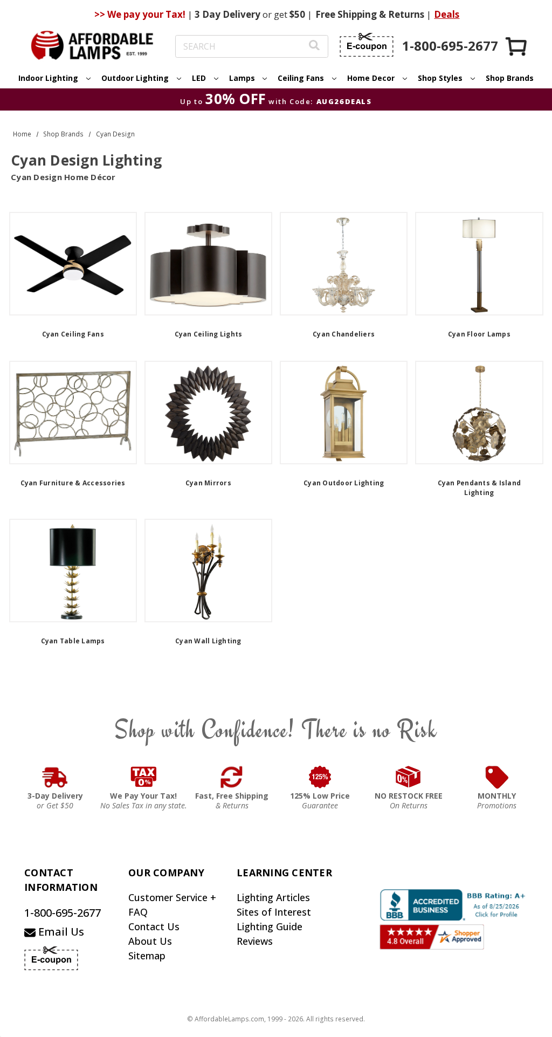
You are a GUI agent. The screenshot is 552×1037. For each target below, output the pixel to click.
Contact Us (154, 926)
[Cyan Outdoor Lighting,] (343, 412)
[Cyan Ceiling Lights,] (208, 264)
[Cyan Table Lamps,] (73, 570)
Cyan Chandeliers (344, 334)
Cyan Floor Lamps (479, 334)
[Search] (314, 46)
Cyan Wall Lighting (208, 640)
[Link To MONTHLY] (497, 777)
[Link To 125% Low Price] (320, 777)
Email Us (60, 931)
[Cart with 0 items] (517, 46)
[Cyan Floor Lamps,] (479, 264)
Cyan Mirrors (208, 482)
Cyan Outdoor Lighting (343, 482)
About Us (150, 941)
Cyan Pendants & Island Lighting (479, 487)
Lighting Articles (273, 897)
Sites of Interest (274, 911)
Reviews (255, 941)
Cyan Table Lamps (73, 640)
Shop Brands (510, 78)
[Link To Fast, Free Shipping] (232, 777)
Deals (446, 14)
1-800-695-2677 (62, 912)
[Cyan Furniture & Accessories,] (73, 412)
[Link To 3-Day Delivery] (55, 777)
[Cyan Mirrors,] (208, 412)
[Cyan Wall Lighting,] (208, 570)
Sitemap (146, 955)
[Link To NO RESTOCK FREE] (409, 777)
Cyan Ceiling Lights (209, 334)
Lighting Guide (269, 926)
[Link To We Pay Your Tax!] (143, 777)
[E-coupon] (366, 44)
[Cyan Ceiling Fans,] (73, 264)
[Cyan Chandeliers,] (343, 264)
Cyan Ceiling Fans (73, 334)
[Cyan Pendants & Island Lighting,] (479, 412)
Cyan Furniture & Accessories (73, 482)
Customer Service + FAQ (172, 904)
